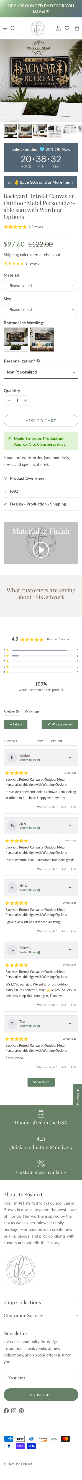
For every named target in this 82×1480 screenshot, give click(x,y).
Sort (40, 741)
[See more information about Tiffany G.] (69, 950)
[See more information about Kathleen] (69, 757)
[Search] (15, 28)
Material (11, 274)
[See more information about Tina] (69, 1023)
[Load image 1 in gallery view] (41, 80)
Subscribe (41, 1394)
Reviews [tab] (12, 712)
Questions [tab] (32, 712)
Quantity (12, 390)
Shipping (11, 254)
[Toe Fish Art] (37, 28)
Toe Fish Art (23, 1464)
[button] (23, 227)
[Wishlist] (67, 28)
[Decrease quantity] (8, 400)
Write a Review (64, 725)
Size (7, 298)
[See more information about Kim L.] (69, 887)
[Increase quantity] (26, 400)
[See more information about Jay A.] (69, 825)
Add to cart (41, 420)
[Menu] (5, 28)
